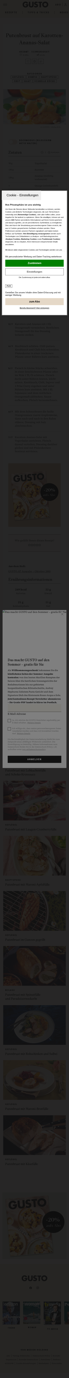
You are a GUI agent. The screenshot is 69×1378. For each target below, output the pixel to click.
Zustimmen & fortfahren (34, 263)
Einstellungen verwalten (34, 271)
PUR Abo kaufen (34, 301)
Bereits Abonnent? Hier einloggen (34, 308)
